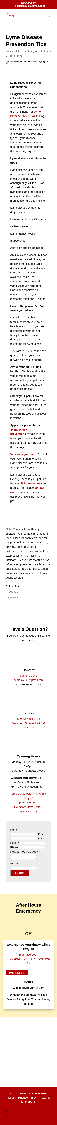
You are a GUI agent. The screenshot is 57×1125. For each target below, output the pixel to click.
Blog (20, 56)
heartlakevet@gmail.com (29, 680)
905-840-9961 (28, 3)
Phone (14, 847)
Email (14, 843)
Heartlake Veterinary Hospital (27, 51)
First (40, 834)
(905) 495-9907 (28, 802)
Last (40, 838)
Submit (20, 873)
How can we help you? (25, 851)
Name (14, 829)
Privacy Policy (27, 1097)
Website (15, 863)
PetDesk (30, 1102)
